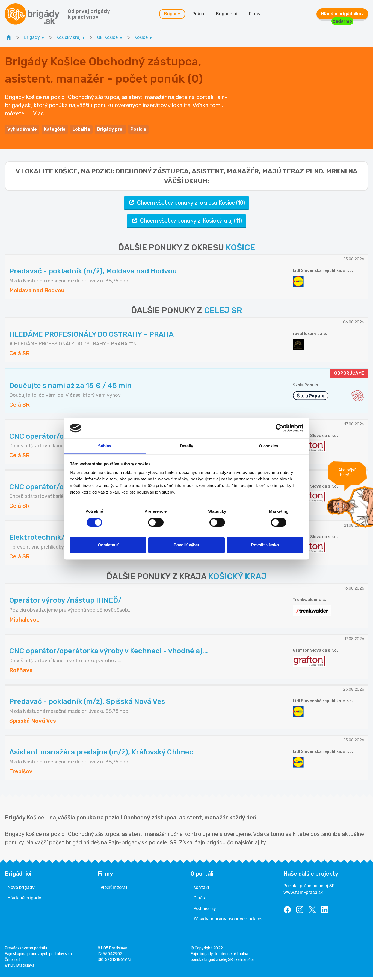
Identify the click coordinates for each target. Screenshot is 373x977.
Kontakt (201, 887)
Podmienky (204, 908)
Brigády (172, 13)
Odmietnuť (108, 545)
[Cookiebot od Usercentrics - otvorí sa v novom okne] (279, 428)
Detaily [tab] (186, 446)
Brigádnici (226, 13)
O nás (199, 897)
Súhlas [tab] (104, 446)
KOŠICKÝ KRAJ (237, 576)
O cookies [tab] (268, 446)
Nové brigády (21, 887)
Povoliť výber (186, 545)
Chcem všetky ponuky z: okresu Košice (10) (191, 202)
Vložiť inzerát (114, 887)
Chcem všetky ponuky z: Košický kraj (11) (191, 220)
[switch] (156, 522)
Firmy (254, 13)
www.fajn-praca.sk (303, 892)
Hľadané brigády (24, 897)
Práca (198, 13)
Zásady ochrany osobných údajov (228, 918)
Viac (38, 113)
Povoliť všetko (265, 545)
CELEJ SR (223, 310)
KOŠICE (240, 247)
